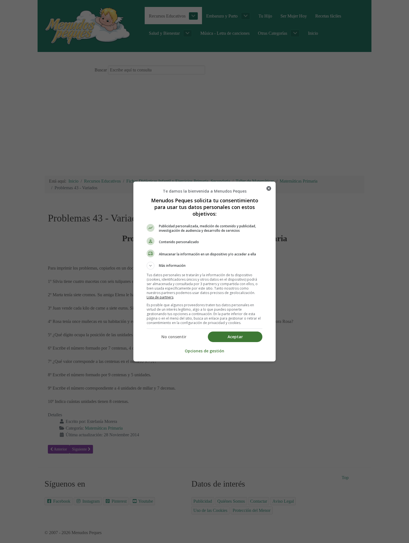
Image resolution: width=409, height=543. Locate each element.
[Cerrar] (268, 188)
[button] (204, 266)
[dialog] (204, 271)
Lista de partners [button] (160, 297)
